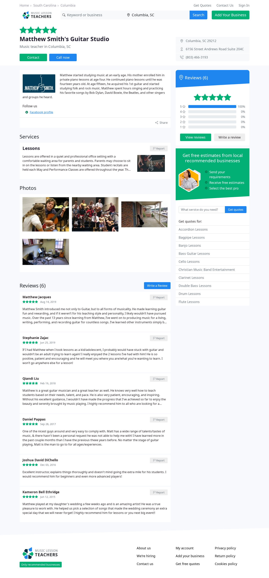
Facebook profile (41, 112)
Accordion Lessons (193, 229)
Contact (33, 57)
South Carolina (44, 5)
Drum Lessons (190, 293)
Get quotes (235, 210)
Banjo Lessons (190, 245)
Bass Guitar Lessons (194, 253)
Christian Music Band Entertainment (207, 269)
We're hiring (146, 556)
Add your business (190, 556)
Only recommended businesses (40, 564)
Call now (63, 57)
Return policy (225, 556)
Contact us (145, 564)
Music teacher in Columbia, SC (45, 46)
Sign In (244, 5)
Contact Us (224, 5)
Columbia (68, 5)
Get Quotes (202, 5)
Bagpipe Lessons (192, 237)
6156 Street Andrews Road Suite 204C (215, 49)
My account (185, 548)
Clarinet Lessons (191, 277)
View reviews (196, 137)
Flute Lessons (189, 302)
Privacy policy (225, 548)
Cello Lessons (189, 261)
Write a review (229, 137)
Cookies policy (226, 564)
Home (24, 5)
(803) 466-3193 (197, 57)
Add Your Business (230, 14)
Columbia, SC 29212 (201, 41)
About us (144, 548)
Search (198, 14)
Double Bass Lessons (195, 285)
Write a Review (157, 286)
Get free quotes (188, 564)
